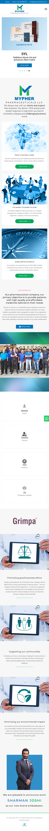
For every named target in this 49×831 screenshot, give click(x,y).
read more (25, 326)
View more (24, 65)
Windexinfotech (24, 820)
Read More (23, 166)
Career (7, 2)
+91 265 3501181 (22, 2)
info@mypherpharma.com (38, 2)
